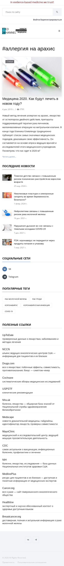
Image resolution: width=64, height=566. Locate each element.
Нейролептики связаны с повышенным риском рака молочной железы (34, 213)
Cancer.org (8, 488)
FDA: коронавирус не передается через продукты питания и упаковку (34, 242)
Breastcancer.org (11, 516)
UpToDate (8, 335)
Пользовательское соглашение (32, 562)
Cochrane (7, 377)
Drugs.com (8, 363)
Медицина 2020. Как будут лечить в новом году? (30, 101)
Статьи (10, 61)
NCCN (6, 349)
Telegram (13, 276)
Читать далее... (9, 156)
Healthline (8, 502)
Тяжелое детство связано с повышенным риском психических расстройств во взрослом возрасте (37, 179)
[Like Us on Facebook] (28, 540)
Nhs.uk (6, 400)
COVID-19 (9, 311)
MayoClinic (8, 431)
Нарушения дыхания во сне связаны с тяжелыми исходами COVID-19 (33, 227)
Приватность (8, 562)
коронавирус (11, 305)
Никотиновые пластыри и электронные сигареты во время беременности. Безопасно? (34, 196)
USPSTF (7, 388)
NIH (4, 459)
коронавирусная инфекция (36, 305)
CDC (5, 445)
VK (10, 269)
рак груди (37, 299)
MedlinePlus (9, 473)
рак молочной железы (16, 299)
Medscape (8, 417)
